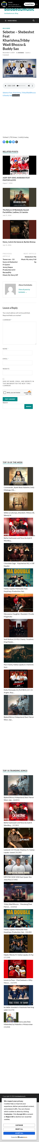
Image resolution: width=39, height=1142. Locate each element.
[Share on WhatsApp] (7, 142)
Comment (7, 320)
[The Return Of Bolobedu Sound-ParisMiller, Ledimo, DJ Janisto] (19, 198)
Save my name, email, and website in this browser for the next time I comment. (18, 383)
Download (16, 95)
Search (5, 402)
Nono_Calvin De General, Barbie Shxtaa (19, 242)
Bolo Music (6, 28)
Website (6, 369)
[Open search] (33, 20)
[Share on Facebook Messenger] (13, 142)
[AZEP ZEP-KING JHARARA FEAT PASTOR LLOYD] (19, 166)
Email (6, 359)
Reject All (19, 1129)
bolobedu (21, 52)
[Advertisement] (19, 116)
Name (5, 349)
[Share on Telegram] (10, 142)
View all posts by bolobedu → (24, 290)
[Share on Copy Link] (16, 142)
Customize (19, 1125)
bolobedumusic (19, 9)
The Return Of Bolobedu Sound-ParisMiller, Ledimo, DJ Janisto (16, 211)
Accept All (19, 1133)
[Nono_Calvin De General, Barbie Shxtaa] (19, 230)
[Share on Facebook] (4, 142)
